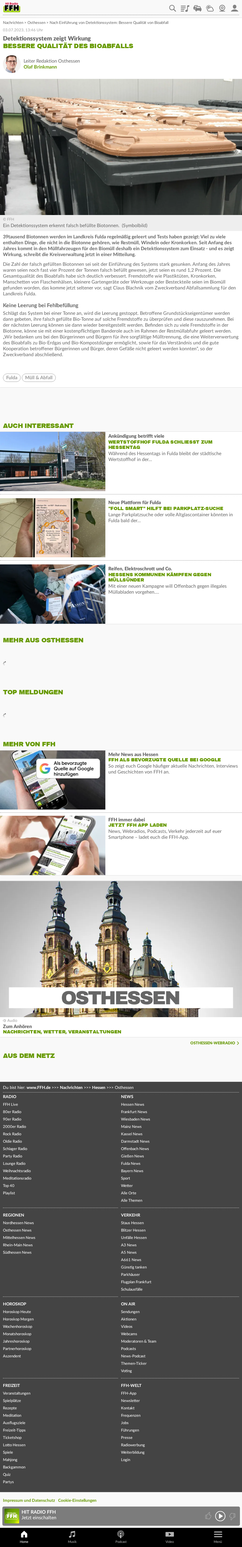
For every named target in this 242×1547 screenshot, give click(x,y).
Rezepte (10, 1408)
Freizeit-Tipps (14, 1430)
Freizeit (11, 1386)
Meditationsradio (17, 1178)
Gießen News (132, 1156)
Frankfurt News (134, 1112)
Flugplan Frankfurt (136, 1282)
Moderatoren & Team (138, 1342)
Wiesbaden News (135, 1119)
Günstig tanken (134, 1267)
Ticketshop (12, 1438)
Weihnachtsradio (17, 1171)
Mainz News (131, 1127)
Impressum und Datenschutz (29, 1501)
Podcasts (128, 1349)
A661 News (131, 1260)
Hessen (98, 1088)
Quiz (7, 1475)
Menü (218, 1541)
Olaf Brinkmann (40, 67)
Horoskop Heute (17, 1312)
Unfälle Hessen (134, 1238)
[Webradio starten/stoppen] (220, 1516)
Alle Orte (128, 1193)
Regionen (13, 1215)
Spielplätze (12, 1401)
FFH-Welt (131, 1386)
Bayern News (132, 1171)
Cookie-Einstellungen (77, 1501)
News (127, 1097)
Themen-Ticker (134, 1364)
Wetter (209, 6)
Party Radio (12, 1156)
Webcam (222, 6)
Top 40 (8, 1186)
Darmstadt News (135, 1142)
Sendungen (130, 1312)
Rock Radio (12, 1134)
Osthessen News (17, 1230)
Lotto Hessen (14, 1445)
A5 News (129, 1253)
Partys (8, 1482)
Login (125, 1460)
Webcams (129, 1334)
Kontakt (128, 1408)
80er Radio (12, 1112)
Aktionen (128, 1319)
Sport (125, 1178)
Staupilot (197, 6)
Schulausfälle (132, 1290)
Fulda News (130, 1164)
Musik (72, 1541)
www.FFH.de (38, 1088)
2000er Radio (14, 1127)
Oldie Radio (12, 1142)
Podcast (121, 1541)
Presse (127, 1438)
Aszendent (12, 1356)
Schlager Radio (15, 1149)
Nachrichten (13, 23)
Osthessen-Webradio (212, 1043)
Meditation (12, 1416)
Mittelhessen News (19, 1238)
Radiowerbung (133, 1445)
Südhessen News (17, 1253)
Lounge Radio (14, 1164)
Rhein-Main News (18, 1245)
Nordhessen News (18, 1223)
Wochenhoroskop (17, 1327)
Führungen (130, 1430)
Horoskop (14, 1304)
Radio (9, 1097)
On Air (128, 1304)
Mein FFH (234, 6)
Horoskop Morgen (18, 1319)
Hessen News (132, 1105)
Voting (126, 1371)
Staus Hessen (132, 1223)
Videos (127, 1327)
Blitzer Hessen (133, 1230)
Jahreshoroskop (16, 1342)
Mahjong (10, 1460)
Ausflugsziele (14, 1423)
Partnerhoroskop (17, 1349)
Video (170, 1541)
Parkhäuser (130, 1275)
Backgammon (14, 1467)
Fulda (11, 377)
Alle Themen (131, 1201)
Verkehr (130, 1215)
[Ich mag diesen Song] (209, 1516)
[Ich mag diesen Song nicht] (232, 1516)
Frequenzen (130, 1416)
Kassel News (132, 1134)
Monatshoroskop (17, 1334)
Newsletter (130, 1401)
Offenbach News (135, 1149)
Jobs (125, 1423)
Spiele (8, 1453)
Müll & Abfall (39, 377)
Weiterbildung (133, 1453)
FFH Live (10, 1105)
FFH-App (128, 1393)
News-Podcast (133, 1356)
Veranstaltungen (16, 1393)
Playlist (185, 6)
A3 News (129, 1245)
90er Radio (12, 1119)
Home (24, 1541)
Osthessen (36, 23)
